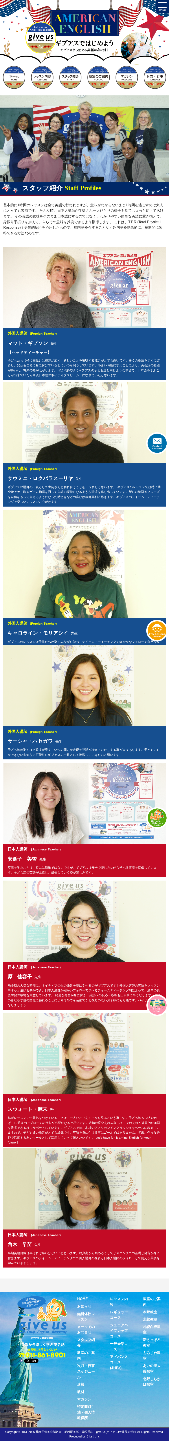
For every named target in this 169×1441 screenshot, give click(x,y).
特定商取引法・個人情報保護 (86, 1412)
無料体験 (157, 631)
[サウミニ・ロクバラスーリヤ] (84, 422)
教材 (80, 1392)
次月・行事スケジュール (86, 1371)
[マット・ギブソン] (84, 287)
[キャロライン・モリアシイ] (84, 563)
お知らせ (84, 1306)
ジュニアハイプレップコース (119, 1330)
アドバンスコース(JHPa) (119, 1362)
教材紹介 (157, 818)
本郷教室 (150, 1312)
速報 (80, 1384)
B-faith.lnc (93, 1436)
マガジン (84, 1399)
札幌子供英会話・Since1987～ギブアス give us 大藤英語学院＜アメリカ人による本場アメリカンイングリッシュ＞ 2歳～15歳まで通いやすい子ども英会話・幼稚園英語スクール (84, 40)
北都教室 (150, 1319)
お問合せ (157, 443)
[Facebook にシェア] (21, 1360)
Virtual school (157, 1005)
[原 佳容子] (84, 921)
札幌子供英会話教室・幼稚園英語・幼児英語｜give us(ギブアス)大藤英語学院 (86, 1432)
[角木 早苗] (84, 1188)
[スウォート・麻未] (84, 1053)
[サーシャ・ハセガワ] (84, 685)
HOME (82, 1299)
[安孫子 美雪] (84, 803)
